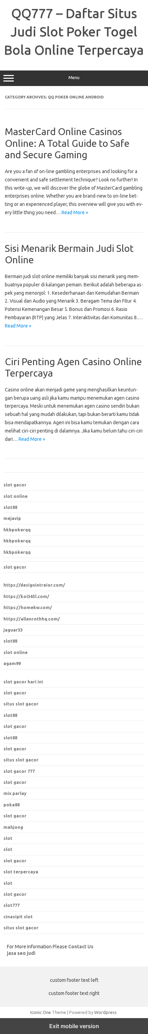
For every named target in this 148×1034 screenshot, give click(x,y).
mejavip (12, 518)
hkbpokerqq (17, 529)
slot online (15, 496)
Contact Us (80, 946)
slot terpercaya (20, 871)
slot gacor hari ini (23, 681)
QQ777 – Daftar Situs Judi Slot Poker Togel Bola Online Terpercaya (74, 31)
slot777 (11, 905)
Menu (74, 77)
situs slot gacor (21, 703)
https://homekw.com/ (27, 607)
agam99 (12, 663)
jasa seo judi (21, 953)
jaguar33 (13, 629)
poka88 (11, 804)
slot (7, 838)
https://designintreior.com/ (34, 584)
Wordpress (105, 1012)
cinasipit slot (18, 916)
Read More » (75, 212)
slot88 (10, 507)
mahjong (13, 827)
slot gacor (15, 484)
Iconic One (40, 1012)
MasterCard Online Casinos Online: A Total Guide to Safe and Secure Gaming (67, 143)
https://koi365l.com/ (26, 596)
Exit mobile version (74, 1026)
